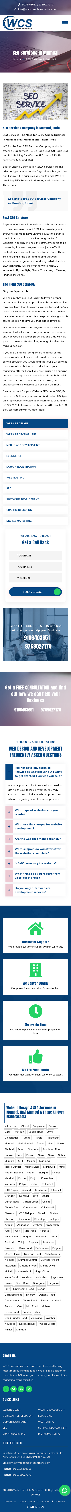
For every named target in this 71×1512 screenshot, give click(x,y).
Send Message (32, 591)
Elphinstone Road (23, 1288)
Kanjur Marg (48, 1178)
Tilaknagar (52, 1137)
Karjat (33, 1178)
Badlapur (54, 1219)
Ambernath (52, 1225)
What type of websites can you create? (36, 812)
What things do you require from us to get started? (37, 876)
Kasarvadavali (27, 1323)
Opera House (12, 1254)
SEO (8, 488)
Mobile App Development (23, 445)
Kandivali (27, 1277)
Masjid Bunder (13, 1166)
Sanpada (33, 1149)
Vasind (53, 1126)
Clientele (60, 1501)
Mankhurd (49, 1166)
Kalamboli (48, 1184)
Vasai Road (11, 1236)
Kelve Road (11, 1277)
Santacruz (48, 1242)
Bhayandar (24, 1219)
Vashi (8, 1131)
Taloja (21, 1242)
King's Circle (42, 1271)
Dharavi (30, 1294)
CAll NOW (35, 1507)
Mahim (46, 1306)
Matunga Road (28, 1265)
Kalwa (34, 1184)
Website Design (17, 423)
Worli (17, 1230)
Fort (7, 1288)
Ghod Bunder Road (16, 1318)
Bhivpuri (9, 1219)
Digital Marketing (19, 520)
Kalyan (23, 1184)
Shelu (60, 1143)
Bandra (27, 1312)
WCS (37, 1494)
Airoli (8, 1230)
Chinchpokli (47, 1207)
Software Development (22, 499)
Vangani (20, 1131)
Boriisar (54, 1213)
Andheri (56, 1300)
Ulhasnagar (11, 1137)
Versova (44, 1230)
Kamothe (10, 1184)
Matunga (44, 1161)
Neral (51, 1155)
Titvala (38, 1137)
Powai (8, 1283)
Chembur (10, 1213)
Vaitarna (41, 1236)
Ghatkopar (41, 1190)
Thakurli (9, 1242)
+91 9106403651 (21, 1468)
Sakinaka (10, 1248)
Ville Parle (30, 1230)
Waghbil (50, 1318)
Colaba (46, 1201)
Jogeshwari (57, 1277)
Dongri (41, 1288)
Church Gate (12, 1207)
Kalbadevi (41, 1277)
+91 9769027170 (21, 1474)
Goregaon (39, 1283)
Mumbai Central (27, 1259)
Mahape (21, 1329)
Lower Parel (12, 1312)
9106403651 (29, 4)
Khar (37, 1312)
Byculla (42, 1213)
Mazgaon (10, 1265)
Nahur (61, 1155)
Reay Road (25, 1248)
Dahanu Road (47, 1294)
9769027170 (46, 4)
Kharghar (43, 1172)
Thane (40, 1143)
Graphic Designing (19, 509)
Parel (20, 1155)
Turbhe (26, 1137)
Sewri (20, 1149)
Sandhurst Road (51, 1149)
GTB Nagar (11, 1190)
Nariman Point (32, 1254)
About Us (10, 1501)
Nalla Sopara (52, 1254)
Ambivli (37, 1225)
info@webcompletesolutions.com (38, 9)
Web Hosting (15, 477)
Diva (35, 1195)
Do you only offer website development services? (32, 890)
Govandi (26, 1190)
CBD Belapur (26, 1213)
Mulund (31, 1161)
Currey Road (12, 1201)
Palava (9, 1329)
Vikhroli (25, 1126)
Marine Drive (47, 1265)
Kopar (30, 1172)
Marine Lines (32, 1166)
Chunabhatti (30, 1207)
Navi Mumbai (25, 1143)
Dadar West (12, 1300)
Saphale (34, 1242)
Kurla (62, 1166)
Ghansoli (56, 1190)
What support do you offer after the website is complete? (38, 851)
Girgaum (53, 1283)
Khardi (56, 1172)
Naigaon (10, 1259)
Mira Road (32, 1306)
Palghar (57, 1248)
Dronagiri (10, 1195)
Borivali (9, 1306)
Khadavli (10, 1178)
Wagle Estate (47, 1323)
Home (17, 59)
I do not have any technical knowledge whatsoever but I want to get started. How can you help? (38, 772)
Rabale (9, 1155)
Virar (20, 1306)
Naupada (10, 1323)
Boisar (44, 1300)
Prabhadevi (42, 1248)
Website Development (21, 434)
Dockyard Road (13, 1294)
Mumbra (9, 1161)
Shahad (9, 1149)
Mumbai (9, 1143)
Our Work (44, 1501)
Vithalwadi (11, 1126)
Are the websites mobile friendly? (38, 839)
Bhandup (39, 1219)
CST (20, 1161)
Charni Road (30, 1300)
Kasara (22, 1178)
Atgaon (9, 1225)
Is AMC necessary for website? (36, 863)
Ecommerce (13, 456)
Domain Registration (21, 466)
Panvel (30, 1155)
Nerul (41, 1155)
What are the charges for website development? (38, 826)
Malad (8, 1271)
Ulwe (50, 1131)
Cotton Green (31, 1201)
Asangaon (23, 1225)
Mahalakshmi (23, 1271)
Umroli (53, 1236)
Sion (50, 1143)
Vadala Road (35, 1131)
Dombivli (24, 1195)
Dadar (45, 1195)
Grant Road (22, 1283)
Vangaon (27, 1236)
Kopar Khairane (14, 1172)
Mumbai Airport (50, 1259)
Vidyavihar (39, 1126)
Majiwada (36, 1318)
